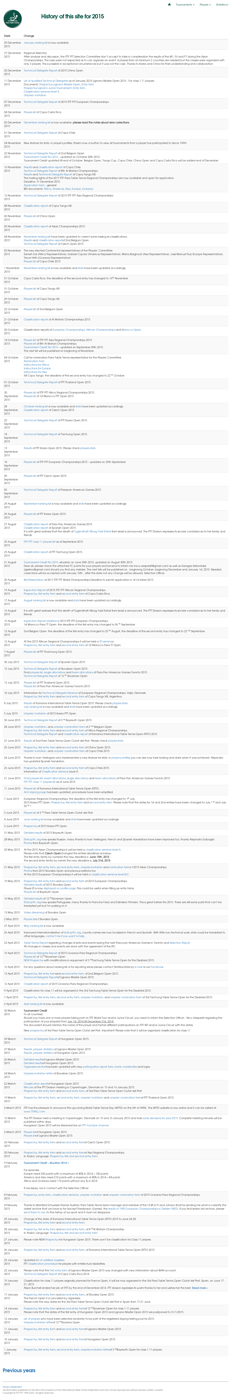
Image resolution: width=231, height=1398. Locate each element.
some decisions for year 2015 (160, 1118)
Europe (76, 189)
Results (28, 167)
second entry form (73, 593)
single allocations (54, 672)
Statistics (221, 4)
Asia (67, 189)
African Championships (100, 329)
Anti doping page (35, 792)
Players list (30, 112)
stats (80, 268)
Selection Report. (180, 942)
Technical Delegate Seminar (59, 693)
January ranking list (36, 42)
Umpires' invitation (35, 95)
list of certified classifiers (50, 1260)
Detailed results (33, 832)
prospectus (37, 1030)
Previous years (19, 1370)
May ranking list (33, 925)
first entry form (46, 593)
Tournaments (184, 4)
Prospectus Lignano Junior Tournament (47, 88)
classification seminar (65, 1194)
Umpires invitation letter (38, 1073)
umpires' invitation (92, 997)
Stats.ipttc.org (32, 839)
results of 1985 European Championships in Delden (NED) (143, 1208)
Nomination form (34, 361)
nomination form (119, 867)
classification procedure (43, 1263)
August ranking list (35, 600)
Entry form (88, 84)
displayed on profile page (59, 888)
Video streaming (34, 912)
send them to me (34, 1212)
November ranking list (37, 236)
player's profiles (121, 757)
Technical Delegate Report (40, 70)
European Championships (69, 329)
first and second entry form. (81, 1233)
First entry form (58, 1270)
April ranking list (33, 1004)
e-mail (138, 967)
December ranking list (37, 122)
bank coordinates (126, 1066)
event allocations (55, 778)
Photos (28, 843)
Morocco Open (131, 329)
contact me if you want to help (65, 936)
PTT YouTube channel (95, 1125)
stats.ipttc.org (72, 932)
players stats (87, 448)
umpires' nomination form (69, 726)
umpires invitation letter (95, 1349)
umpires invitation (92, 867)
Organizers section (35, 1066)
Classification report (36, 205)
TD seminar (106, 641)
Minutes (28, 1087)
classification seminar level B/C (110, 874)
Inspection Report (35, 590)
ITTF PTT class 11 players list (39, 541)
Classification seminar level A (41, 91)
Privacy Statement (12, 1386)
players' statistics (43, 1049)
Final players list (33, 778)
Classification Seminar (55, 771)
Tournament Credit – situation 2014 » (46, 1163)
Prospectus (30, 593)
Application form (34, 185)
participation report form (98, 1066)
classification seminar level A (103, 849)
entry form (44, 1194)
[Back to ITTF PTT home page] (19, 19)
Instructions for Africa (36, 364)
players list (36, 672)
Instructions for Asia (35, 372)
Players (204, 4)
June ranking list (33, 819)
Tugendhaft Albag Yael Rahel (92, 531)
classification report (50, 167)
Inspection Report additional (41, 621)
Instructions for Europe (37, 368)
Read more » (200, 1288)
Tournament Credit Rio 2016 (41, 157)
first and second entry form (81, 1156)
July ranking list (33, 706)
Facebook (157, 967)
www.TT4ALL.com (34, 1111)
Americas (58, 189)
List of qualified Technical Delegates (46, 80)
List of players (32, 1318)
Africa (47, 189)
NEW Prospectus (33, 960)
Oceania (87, 189)
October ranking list (36, 406)
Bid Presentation (34, 579)
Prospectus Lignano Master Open (59, 84)
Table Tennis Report (36, 942)
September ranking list (37, 503)
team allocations (82, 672)
